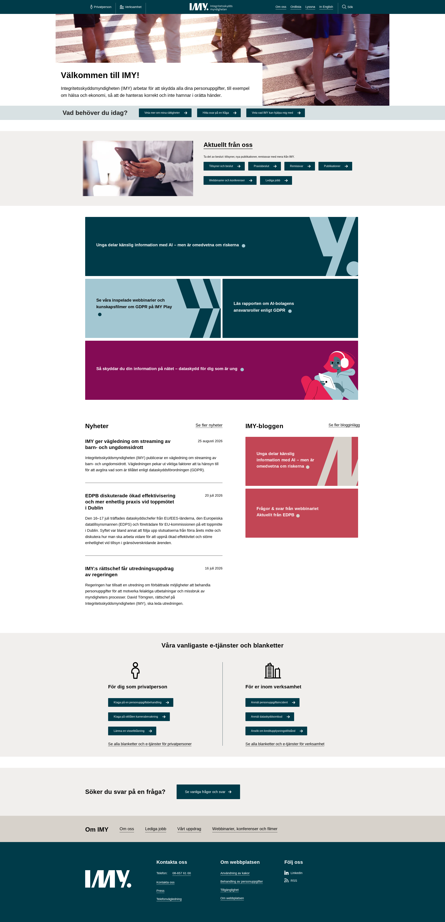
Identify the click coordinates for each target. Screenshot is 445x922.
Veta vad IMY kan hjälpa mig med (272, 112)
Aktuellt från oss (228, 144)
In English (326, 7)
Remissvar (296, 166)
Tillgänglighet (229, 890)
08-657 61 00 (181, 873)
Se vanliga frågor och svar (205, 792)
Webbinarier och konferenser (227, 180)
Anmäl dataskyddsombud (266, 716)
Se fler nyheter (209, 425)
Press (160, 890)
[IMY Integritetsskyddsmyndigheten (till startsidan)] (211, 7)
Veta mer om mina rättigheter (162, 112)
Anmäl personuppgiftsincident (269, 702)
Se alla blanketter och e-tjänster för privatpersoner (150, 744)
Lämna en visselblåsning (129, 730)
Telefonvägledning (169, 899)
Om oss (281, 7)
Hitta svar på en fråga (216, 112)
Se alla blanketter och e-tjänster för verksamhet (284, 744)
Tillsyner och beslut (221, 166)
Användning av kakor (235, 873)
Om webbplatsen (232, 898)
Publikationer (332, 166)
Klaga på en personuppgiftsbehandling (137, 702)
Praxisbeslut (261, 166)
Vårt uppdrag (189, 828)
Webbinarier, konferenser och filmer (244, 828)
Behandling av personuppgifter (241, 881)
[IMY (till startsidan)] (115, 879)
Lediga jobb (273, 180)
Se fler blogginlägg (344, 425)
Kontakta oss (165, 882)
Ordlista (295, 7)
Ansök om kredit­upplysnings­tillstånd (273, 730)
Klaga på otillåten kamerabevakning (136, 716)
